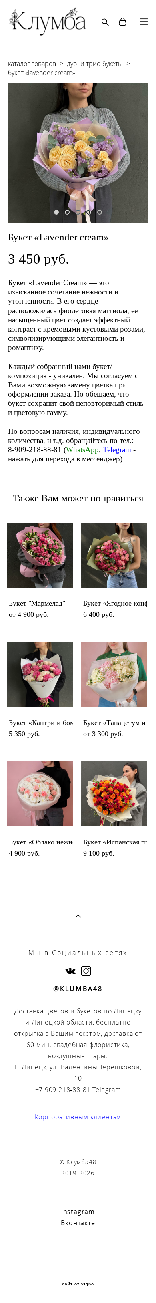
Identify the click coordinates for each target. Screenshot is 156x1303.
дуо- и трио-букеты (95, 63)
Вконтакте (78, 1222)
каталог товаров (32, 63)
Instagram (78, 1211)
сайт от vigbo (78, 1284)
